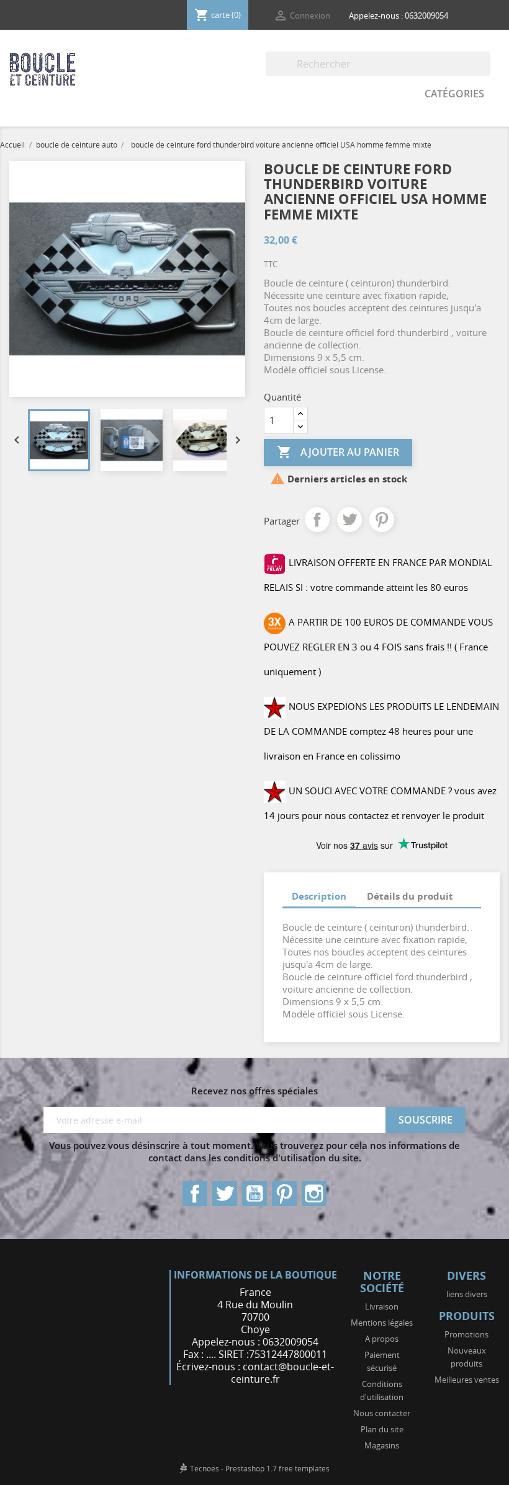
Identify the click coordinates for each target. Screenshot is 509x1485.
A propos (382, 1338)
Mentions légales (382, 1322)
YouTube (254, 1193)
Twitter (224, 1193)
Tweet (349, 519)
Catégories (454, 93)
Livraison (382, 1306)
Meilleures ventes (467, 1379)
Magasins (381, 1445)
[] (485, 72)
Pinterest (381, 519)
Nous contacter (381, 1413)
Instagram (314, 1193)
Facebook (194, 1193)
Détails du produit (410, 896)
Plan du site (382, 1429)
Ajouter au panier (338, 452)
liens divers (466, 1294)
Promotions (466, 1334)
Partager (317, 519)
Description (319, 896)
